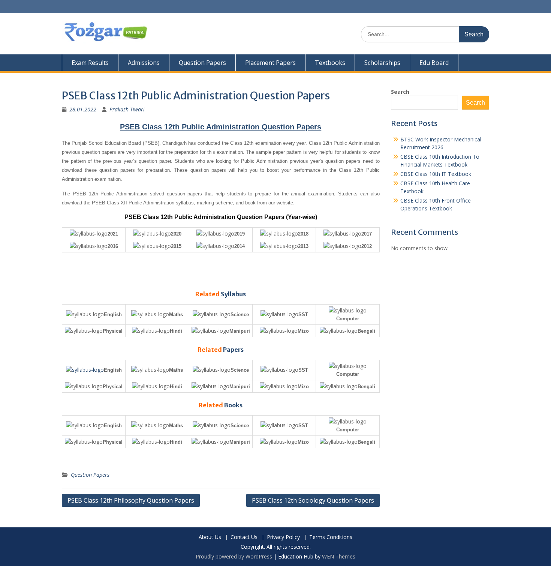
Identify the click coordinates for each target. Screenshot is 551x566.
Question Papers (202, 63)
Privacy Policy (283, 537)
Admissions (144, 63)
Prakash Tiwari (127, 109)
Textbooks (330, 63)
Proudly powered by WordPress (234, 556)
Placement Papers (270, 63)
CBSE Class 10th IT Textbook (435, 173)
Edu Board (434, 63)
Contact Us (244, 537)
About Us (210, 537)
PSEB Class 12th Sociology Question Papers (313, 500)
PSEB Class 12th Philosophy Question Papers (130, 500)
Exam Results (90, 63)
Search (400, 91)
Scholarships (382, 63)
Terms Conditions (330, 537)
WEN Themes (338, 556)
